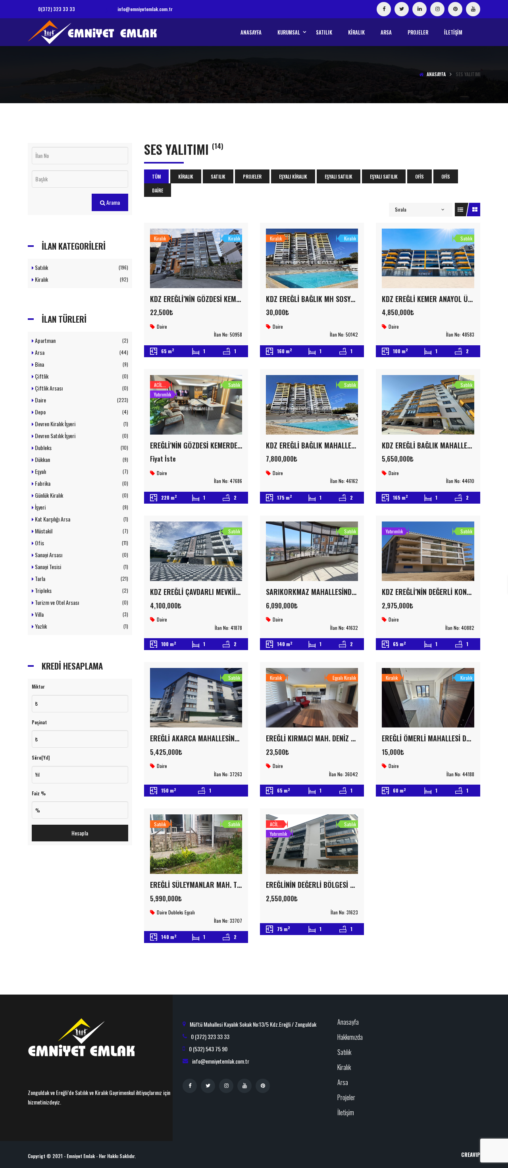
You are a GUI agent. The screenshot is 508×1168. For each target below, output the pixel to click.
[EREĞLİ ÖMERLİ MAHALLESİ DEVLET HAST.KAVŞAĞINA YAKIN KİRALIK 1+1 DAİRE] (428, 697)
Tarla (81, 578)
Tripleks (81, 590)
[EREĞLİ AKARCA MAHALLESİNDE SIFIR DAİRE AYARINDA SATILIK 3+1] (196, 697)
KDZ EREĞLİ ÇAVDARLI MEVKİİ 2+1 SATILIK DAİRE (220, 592)
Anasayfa (436, 74)
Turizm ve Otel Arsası (81, 602)
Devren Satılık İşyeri (81, 435)
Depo (81, 412)
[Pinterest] (455, 9)
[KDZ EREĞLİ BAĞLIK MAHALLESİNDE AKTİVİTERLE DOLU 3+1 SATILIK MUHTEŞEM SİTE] (312, 405)
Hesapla (79, 833)
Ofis (419, 176)
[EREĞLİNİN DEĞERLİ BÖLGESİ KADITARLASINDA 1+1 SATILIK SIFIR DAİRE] (312, 844)
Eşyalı (81, 471)
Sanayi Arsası (81, 554)
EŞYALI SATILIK (338, 176)
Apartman (81, 340)
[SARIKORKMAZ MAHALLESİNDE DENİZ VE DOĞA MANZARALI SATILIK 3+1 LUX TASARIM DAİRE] (312, 551)
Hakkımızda (350, 1037)
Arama (112, 202)
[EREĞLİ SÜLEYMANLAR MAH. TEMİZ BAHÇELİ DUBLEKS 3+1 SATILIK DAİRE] (196, 844)
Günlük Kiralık (81, 495)
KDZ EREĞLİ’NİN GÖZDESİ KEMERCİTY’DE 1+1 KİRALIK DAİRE (235, 299)
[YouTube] (473, 9)
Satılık (218, 176)
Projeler (252, 176)
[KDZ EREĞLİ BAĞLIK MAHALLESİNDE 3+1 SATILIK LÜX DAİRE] (428, 405)
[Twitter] (401, 9)
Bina (81, 364)
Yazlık (81, 626)
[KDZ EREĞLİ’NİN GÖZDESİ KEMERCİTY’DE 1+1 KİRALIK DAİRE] (196, 258)
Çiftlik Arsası (81, 388)
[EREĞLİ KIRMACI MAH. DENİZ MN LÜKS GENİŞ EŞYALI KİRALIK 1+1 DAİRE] (312, 697)
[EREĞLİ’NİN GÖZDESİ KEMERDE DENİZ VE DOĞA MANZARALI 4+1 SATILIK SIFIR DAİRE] (196, 405)
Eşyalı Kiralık (293, 176)
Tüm (156, 176)
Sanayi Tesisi (81, 566)
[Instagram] (437, 9)
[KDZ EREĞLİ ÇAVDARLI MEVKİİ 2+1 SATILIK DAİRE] (196, 551)
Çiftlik (81, 376)
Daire (157, 190)
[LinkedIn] (419, 9)
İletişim (345, 1112)
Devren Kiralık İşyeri (81, 423)
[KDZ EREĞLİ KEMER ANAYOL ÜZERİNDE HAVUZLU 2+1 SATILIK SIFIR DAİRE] (428, 258)
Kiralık (185, 176)
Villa (81, 614)
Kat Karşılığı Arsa (81, 519)
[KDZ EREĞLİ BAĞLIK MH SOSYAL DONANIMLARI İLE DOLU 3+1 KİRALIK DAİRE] (312, 258)
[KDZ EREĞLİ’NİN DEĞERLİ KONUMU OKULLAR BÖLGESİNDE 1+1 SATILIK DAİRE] (428, 551)
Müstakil (81, 531)
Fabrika (81, 483)
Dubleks (81, 447)
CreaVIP (470, 1154)
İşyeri (81, 507)
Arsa (81, 352)
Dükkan (81, 459)
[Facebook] (384, 9)
